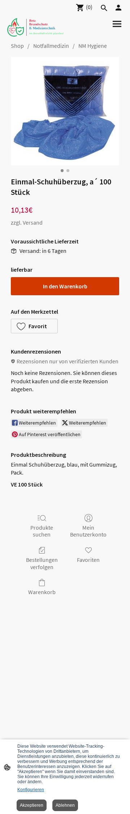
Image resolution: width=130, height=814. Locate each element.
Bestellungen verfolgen (42, 563)
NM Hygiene (92, 45)
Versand (33, 222)
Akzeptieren (31, 805)
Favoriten (88, 559)
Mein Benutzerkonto (88, 531)
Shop (17, 45)
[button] (34, 326)
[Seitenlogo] (35, 27)
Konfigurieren (30, 789)
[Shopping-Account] (118, 7)
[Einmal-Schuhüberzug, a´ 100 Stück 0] (65, 111)
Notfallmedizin (51, 45)
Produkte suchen (41, 531)
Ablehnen (65, 805)
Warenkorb (42, 592)
